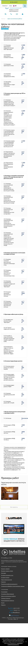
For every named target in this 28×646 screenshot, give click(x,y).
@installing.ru (15, 612)
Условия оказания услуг (7, 575)
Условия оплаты (5, 577)
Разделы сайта (5, 28)
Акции (2, 602)
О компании (4, 591)
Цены (10, 5)
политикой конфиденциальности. (15, 643)
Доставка (3, 573)
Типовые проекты (5, 598)
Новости (3, 605)
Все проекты (14, 507)
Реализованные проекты (7, 600)
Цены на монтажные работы (15, 18)
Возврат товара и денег (7, 571)
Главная (3, 18)
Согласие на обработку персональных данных (12, 586)
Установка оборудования (7, 594)
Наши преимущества (6, 579)
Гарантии (3, 582)
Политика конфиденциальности (9, 584)
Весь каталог (14, 2)
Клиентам (4, 5)
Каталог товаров (5, 568)
